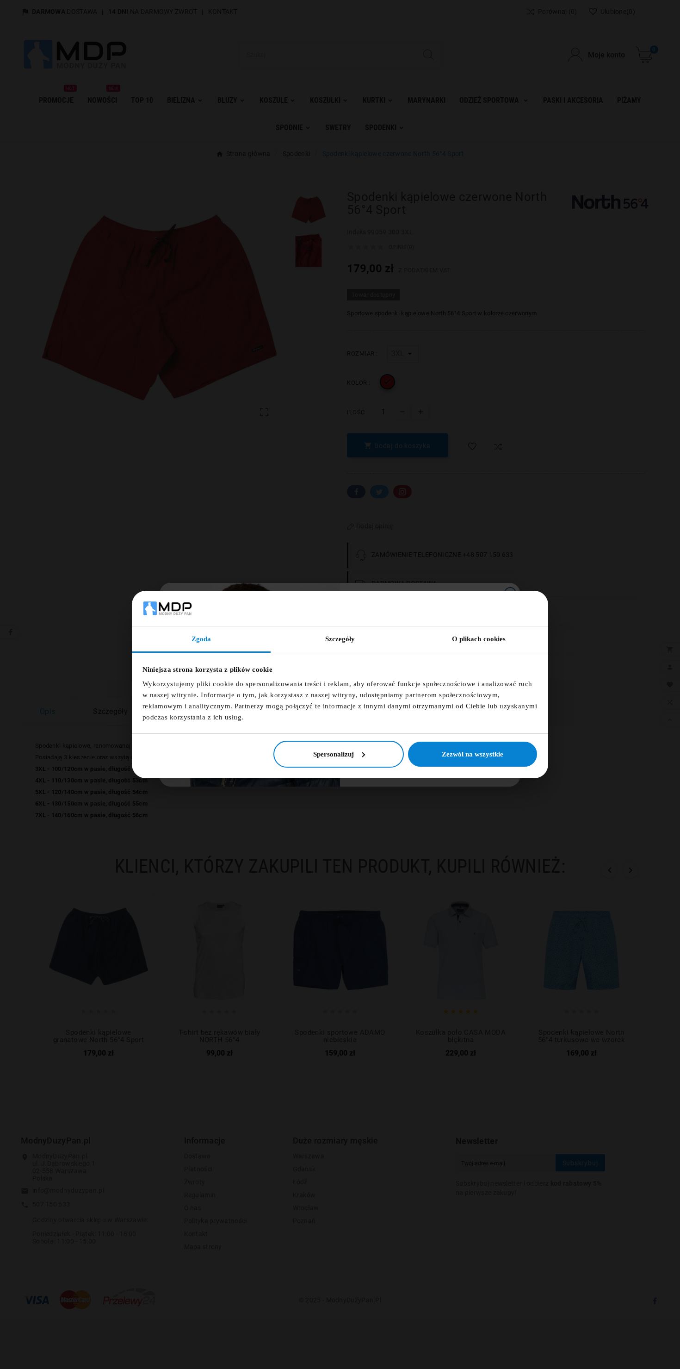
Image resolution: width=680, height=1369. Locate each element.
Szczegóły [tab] (340, 639)
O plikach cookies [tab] (479, 639)
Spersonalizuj (333, 754)
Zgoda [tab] (201, 639)
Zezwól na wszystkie (472, 754)
